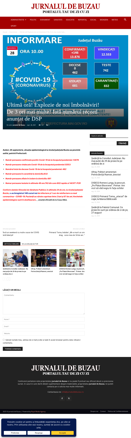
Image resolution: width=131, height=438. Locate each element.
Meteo (115, 19)
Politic (33, 19)
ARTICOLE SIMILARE (11, 244)
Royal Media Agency (38, 411)
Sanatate (58, 19)
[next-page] (8, 279)
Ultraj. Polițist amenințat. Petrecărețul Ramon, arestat (106, 173)
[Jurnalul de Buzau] (65, 9)
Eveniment (45, 19)
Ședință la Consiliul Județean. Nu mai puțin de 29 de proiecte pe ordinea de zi (15, 271)
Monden (104, 19)
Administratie (17, 19)
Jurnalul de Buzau (19, 125)
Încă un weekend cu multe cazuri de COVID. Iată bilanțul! (21, 233)
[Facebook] (21, 141)
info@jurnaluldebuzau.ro (73, 392)
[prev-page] (4, 279)
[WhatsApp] (39, 141)
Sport (13, 26)
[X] (27, 141)
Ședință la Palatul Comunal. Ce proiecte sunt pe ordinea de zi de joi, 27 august (109, 210)
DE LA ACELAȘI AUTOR (30, 244)
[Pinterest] (33, 141)
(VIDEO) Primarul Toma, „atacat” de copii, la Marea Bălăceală (109, 197)
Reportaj (82, 19)
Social (93, 19)
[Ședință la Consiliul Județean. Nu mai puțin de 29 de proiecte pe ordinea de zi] (15, 258)
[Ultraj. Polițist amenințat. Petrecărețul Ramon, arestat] (43, 258)
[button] (125, 20)
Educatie (70, 19)
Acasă (5, 32)
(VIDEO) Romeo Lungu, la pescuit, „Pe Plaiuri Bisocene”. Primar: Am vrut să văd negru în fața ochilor (72, 271)
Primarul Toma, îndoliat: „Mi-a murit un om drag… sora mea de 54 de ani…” (67, 233)
